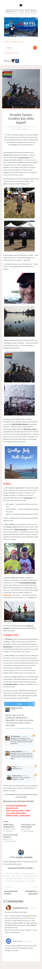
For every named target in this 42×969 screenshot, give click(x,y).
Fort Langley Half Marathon (16, 813)
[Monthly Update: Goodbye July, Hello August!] (21, 88)
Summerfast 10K (20, 529)
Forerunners (28, 498)
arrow (17, 873)
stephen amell (30, 878)
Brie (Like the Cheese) (20, 424)
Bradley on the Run (21, 11)
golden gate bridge (27, 873)
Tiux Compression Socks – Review (18, 810)
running (19, 876)
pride (13, 876)
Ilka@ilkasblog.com (20, 908)
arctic (10, 873)
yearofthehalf (20, 881)
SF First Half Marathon (28, 582)
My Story (18, 129)
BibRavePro (7, 595)
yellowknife (31, 881)
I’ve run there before (10, 684)
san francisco (29, 876)
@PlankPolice (8, 646)
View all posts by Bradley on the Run (21, 868)
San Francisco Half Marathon (16, 805)
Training (25, 129)
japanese (7, 876)
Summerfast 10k (12, 808)
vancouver (9, 881)
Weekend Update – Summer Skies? (18, 815)
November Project (30, 429)
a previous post (24, 157)
